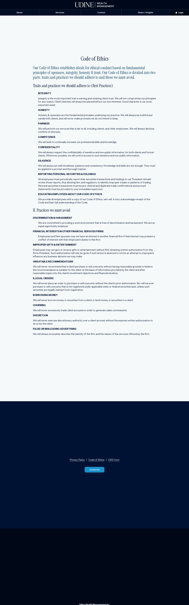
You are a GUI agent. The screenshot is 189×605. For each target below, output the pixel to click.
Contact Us (94, 470)
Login (180, 12)
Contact (101, 12)
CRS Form (113, 459)
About (19, 12)
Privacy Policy (77, 459)
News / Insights (145, 12)
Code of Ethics (96, 459)
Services (60, 12)
